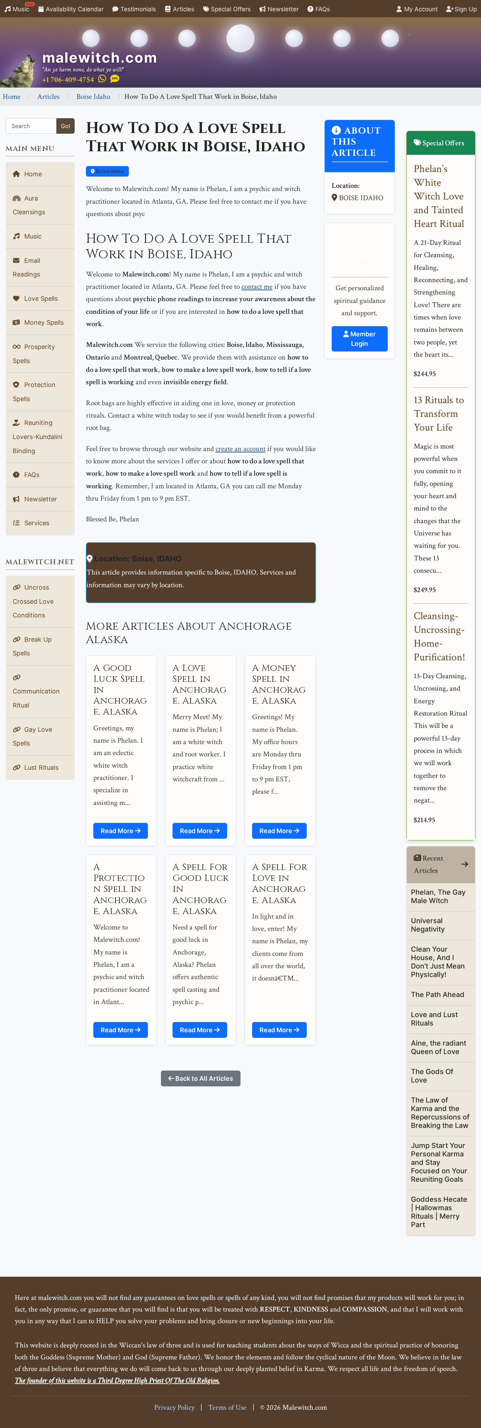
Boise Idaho (93, 96)
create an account (240, 448)
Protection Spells (34, 391)
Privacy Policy (174, 1407)
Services (36, 523)
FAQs (322, 9)
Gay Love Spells (32, 736)
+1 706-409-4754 (68, 80)
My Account (420, 9)
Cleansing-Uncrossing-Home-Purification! (439, 636)
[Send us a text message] (114, 79)
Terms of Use (227, 1407)
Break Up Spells (32, 646)
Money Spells (43, 322)
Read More (118, 830)
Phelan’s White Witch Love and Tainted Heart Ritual (439, 196)
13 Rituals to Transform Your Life (439, 413)
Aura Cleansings (29, 205)
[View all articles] (465, 864)
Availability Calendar (74, 9)
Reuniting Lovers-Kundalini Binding (37, 436)
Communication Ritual (36, 698)
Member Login (362, 338)
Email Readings (26, 267)
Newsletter (282, 9)
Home (11, 96)
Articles (182, 9)
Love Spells (40, 298)
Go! (65, 125)
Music (22, 7)
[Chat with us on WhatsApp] (102, 79)
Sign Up (465, 9)
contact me (257, 286)
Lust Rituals (40, 767)
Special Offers (230, 9)
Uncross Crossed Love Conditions (33, 601)
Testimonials (137, 9)
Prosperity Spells (34, 353)
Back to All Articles (203, 1078)
